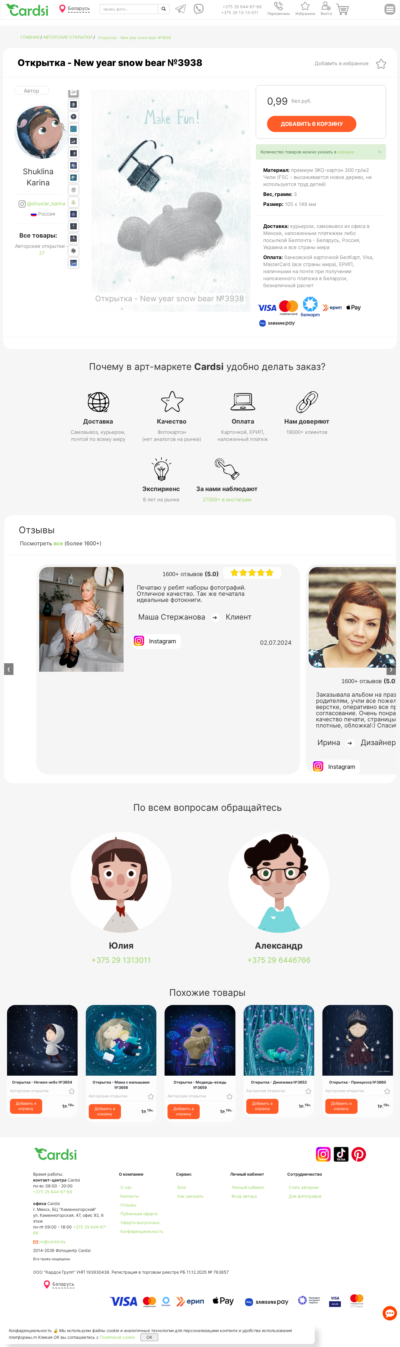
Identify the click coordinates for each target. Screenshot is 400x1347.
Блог (182, 1187)
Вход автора (244, 1196)
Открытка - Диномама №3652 (279, 1082)
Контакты (129, 1196)
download (185, 1204)
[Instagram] (322, 1154)
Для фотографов (305, 1196)
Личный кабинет (248, 1187)
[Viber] (197, 9)
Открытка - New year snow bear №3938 (134, 37)
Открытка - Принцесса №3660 (357, 1082)
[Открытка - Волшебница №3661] (73, 238)
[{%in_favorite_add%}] (72, 1091)
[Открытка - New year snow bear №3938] (73, 91)
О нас (126, 1187)
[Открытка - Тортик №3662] (73, 251)
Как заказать (190, 1196)
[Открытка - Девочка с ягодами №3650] (73, 104)
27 (42, 253)
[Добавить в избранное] (381, 63)
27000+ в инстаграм (227, 499)
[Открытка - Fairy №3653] (73, 141)
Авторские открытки (67, 37)
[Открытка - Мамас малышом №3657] (73, 190)
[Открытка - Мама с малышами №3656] (73, 177)
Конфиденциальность (141, 1231)
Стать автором (304, 1187)
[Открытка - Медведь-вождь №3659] (73, 214)
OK (149, 1337)
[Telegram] (180, 9)
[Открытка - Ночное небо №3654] (73, 153)
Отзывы (128, 1204)
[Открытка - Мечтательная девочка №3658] (73, 202)
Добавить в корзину (26, 1106)
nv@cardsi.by (52, 1241)
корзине (346, 151)
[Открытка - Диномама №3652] (73, 129)
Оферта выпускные (140, 1222)
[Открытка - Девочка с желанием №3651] (73, 117)
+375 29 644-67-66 (242, 6)
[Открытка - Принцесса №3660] (73, 226)
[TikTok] (340, 1154)
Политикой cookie (117, 1337)
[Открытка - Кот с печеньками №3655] (73, 165)
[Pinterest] (358, 1154)
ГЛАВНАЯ (29, 37)
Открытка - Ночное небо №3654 (42, 1082)
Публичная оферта (139, 1213)
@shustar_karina (45, 204)
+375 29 (121, 960)
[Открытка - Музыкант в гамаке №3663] (73, 263)
